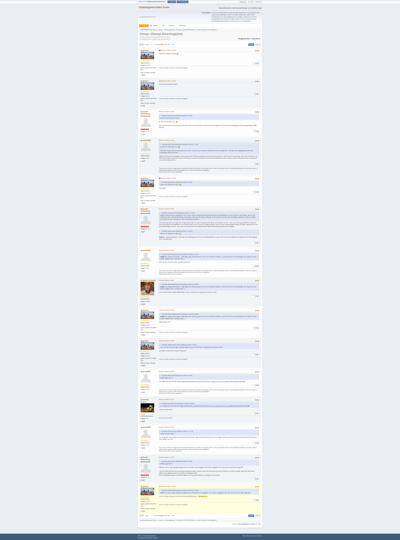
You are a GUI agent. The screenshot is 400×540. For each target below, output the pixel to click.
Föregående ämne (244, 39)
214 (173, 44)
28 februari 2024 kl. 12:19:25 (168, 178)
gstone (145, 50)
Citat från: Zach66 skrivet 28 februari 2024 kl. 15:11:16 (177, 431)
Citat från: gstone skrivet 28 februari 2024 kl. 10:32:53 (177, 116)
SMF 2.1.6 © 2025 (142, 535)
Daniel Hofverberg (145, 112)
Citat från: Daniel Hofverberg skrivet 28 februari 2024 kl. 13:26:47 (180, 254)
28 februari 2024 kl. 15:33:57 (168, 486)
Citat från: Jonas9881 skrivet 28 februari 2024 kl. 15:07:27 (178, 403)
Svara (251, 44)
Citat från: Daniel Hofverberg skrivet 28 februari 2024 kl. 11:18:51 (180, 144)
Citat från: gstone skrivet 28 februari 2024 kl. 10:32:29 (177, 182)
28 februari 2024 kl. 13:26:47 (166, 209)
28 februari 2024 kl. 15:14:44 (166, 457)
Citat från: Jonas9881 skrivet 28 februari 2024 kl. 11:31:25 (178, 213)
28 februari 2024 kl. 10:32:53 (168, 81)
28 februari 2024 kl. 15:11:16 (166, 399)
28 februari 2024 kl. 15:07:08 (166, 341)
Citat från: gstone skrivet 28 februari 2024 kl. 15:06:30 (177, 375)
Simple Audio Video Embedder (145, 538)
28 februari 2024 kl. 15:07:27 (166, 371)
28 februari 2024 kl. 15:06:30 (166, 310)
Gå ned (141, 44)
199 (155, 44)
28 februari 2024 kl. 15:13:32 (166, 427)
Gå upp (141, 515)
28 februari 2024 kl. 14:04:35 (166, 250)
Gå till (234, 524)
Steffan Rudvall (148, 280)
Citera (257, 63)
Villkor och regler (251, 536)
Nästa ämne (256, 39)
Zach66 (145, 399)
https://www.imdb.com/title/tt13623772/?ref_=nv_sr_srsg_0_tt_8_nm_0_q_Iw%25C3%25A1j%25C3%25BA (211, 381)
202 (165, 44)
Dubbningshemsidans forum (154, 7)
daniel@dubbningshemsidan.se (220, 21)
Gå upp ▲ (259, 536)
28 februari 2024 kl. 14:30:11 (166, 280)
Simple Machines (151, 535)
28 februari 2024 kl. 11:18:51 (166, 111)
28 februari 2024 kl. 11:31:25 (166, 140)
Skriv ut (257, 44)
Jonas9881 (146, 140)
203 (168, 44)
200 (158, 44)
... (153, 44)
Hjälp (243, 536)
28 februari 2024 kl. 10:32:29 (168, 50)
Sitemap (155, 538)
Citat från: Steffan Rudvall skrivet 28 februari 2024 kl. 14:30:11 (179, 345)
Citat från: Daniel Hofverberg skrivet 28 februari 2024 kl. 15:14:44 (180, 490)
